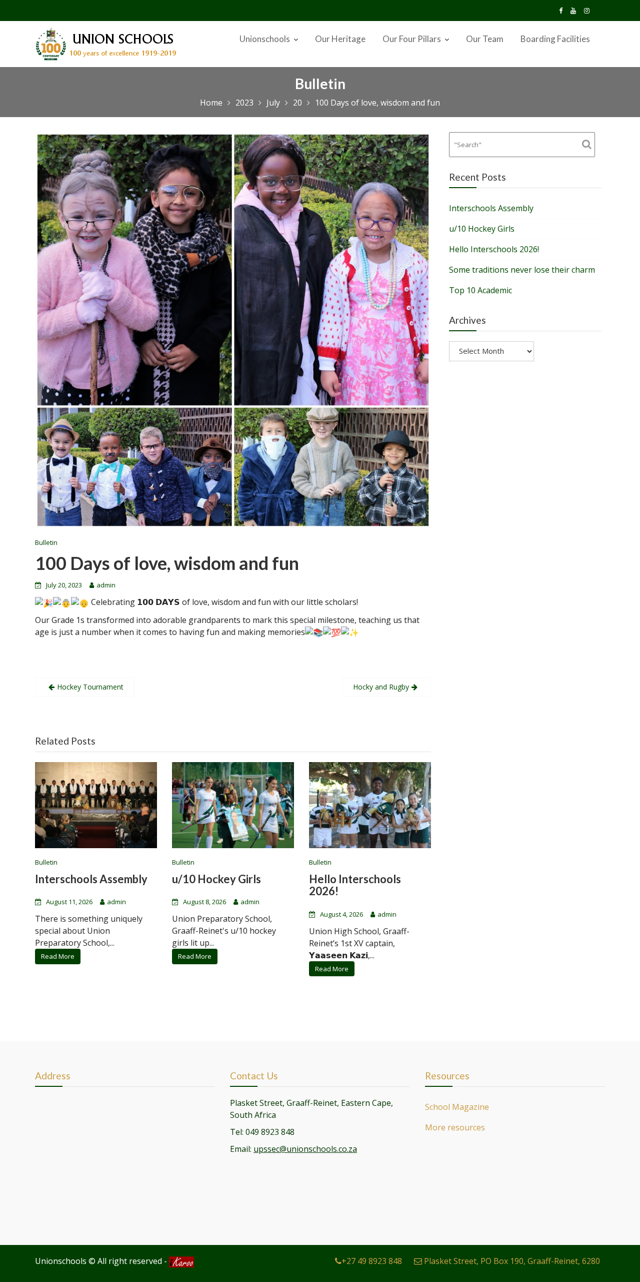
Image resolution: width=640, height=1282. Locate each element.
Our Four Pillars (411, 39)
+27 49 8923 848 (372, 1260)
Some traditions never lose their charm (522, 269)
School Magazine (457, 1106)
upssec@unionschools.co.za (305, 1148)
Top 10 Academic (480, 290)
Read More (57, 956)
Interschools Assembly (91, 879)
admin (106, 584)
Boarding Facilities (555, 39)
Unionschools (265, 39)
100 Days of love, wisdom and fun (167, 563)
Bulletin (46, 542)
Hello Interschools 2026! (355, 885)
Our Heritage (340, 39)
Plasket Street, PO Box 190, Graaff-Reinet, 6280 (511, 1260)
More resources (455, 1127)
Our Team (485, 39)
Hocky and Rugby (381, 687)
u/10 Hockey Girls (216, 879)
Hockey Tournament (90, 687)
